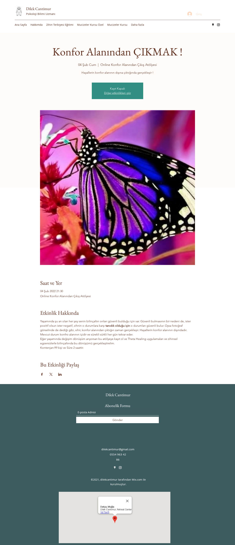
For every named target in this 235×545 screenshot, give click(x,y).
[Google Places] (213, 25)
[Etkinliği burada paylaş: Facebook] (42, 374)
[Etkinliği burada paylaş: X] (51, 374)
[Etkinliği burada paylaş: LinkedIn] (60, 374)
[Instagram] (218, 25)
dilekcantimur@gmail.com (117, 449)
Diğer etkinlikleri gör (117, 93)
